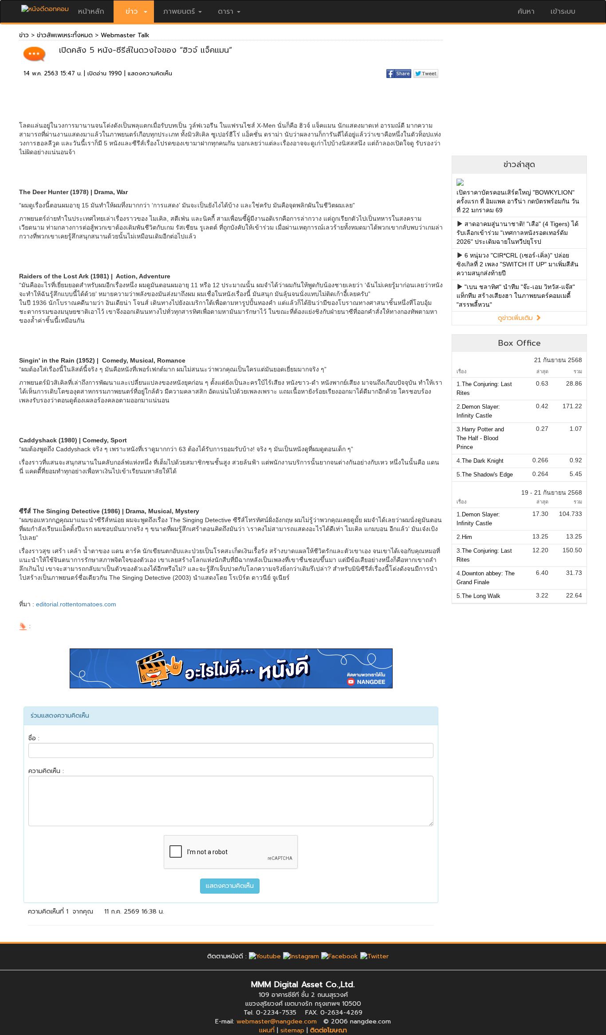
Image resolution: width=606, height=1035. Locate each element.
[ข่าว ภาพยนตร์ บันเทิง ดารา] (45, 7)
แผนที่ (267, 1030)
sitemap (292, 1030)
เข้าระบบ (563, 11)
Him (467, 537)
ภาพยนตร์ (179, 11)
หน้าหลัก (91, 11)
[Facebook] (339, 956)
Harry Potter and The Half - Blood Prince (480, 438)
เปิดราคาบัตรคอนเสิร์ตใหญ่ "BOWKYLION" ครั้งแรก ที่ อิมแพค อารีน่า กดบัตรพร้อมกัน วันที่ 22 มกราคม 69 (517, 201)
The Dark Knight (483, 460)
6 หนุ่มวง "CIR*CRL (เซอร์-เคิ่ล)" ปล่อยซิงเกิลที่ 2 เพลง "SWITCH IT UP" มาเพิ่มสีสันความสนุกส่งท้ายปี (517, 264)
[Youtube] (265, 956)
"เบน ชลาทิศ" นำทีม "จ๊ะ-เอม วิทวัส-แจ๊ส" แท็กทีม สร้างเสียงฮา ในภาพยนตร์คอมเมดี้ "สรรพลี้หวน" (515, 295)
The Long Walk (481, 596)
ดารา (225, 11)
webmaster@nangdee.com (276, 1021)
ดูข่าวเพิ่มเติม (516, 318)
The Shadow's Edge (487, 474)
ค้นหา (526, 11)
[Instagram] (301, 956)
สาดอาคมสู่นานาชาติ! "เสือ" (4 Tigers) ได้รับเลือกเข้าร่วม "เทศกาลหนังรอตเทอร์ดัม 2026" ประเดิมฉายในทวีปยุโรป (517, 232)
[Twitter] (374, 956)
